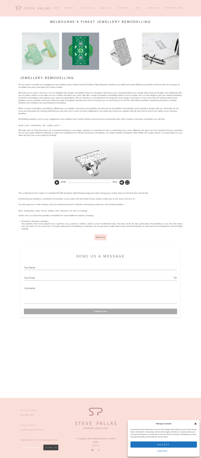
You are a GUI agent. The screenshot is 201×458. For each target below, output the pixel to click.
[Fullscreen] (127, 183)
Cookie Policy (162, 451)
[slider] (89, 182)
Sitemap (95, 445)
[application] (92, 163)
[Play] (56, 183)
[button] (195, 423)
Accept (164, 444)
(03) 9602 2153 (27, 415)
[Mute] (121, 182)
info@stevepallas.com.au (32, 430)
